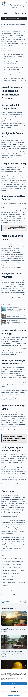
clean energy (5, 564)
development (18, 558)
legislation (14, 570)
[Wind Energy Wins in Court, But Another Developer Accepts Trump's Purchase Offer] (14, 618)
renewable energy (16, 564)
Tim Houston (21, 582)
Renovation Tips (5, 550)
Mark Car (22, 570)
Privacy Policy (17, 695)
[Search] (26, 2)
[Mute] (20, 18)
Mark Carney (5, 573)
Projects (12, 576)
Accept (14, 683)
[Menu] (23, 2)
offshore (4, 576)
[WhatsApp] (14, 594)
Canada (4, 558)
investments (5, 570)
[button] (26, 670)
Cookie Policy (10, 695)
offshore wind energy (17, 561)
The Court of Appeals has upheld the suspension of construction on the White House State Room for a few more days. (12, 653)
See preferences (14, 691)
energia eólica (6, 561)
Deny (14, 687)
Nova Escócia (15, 573)
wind (3, 567)
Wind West (5, 585)
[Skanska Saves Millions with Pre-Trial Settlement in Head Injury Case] (14, 667)
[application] (14, 18)
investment (17, 567)
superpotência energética (8, 582)
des (10, 558)
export (10, 567)
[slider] (24, 18)
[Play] (3, 18)
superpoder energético (8, 579)
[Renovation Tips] (4, 2)
